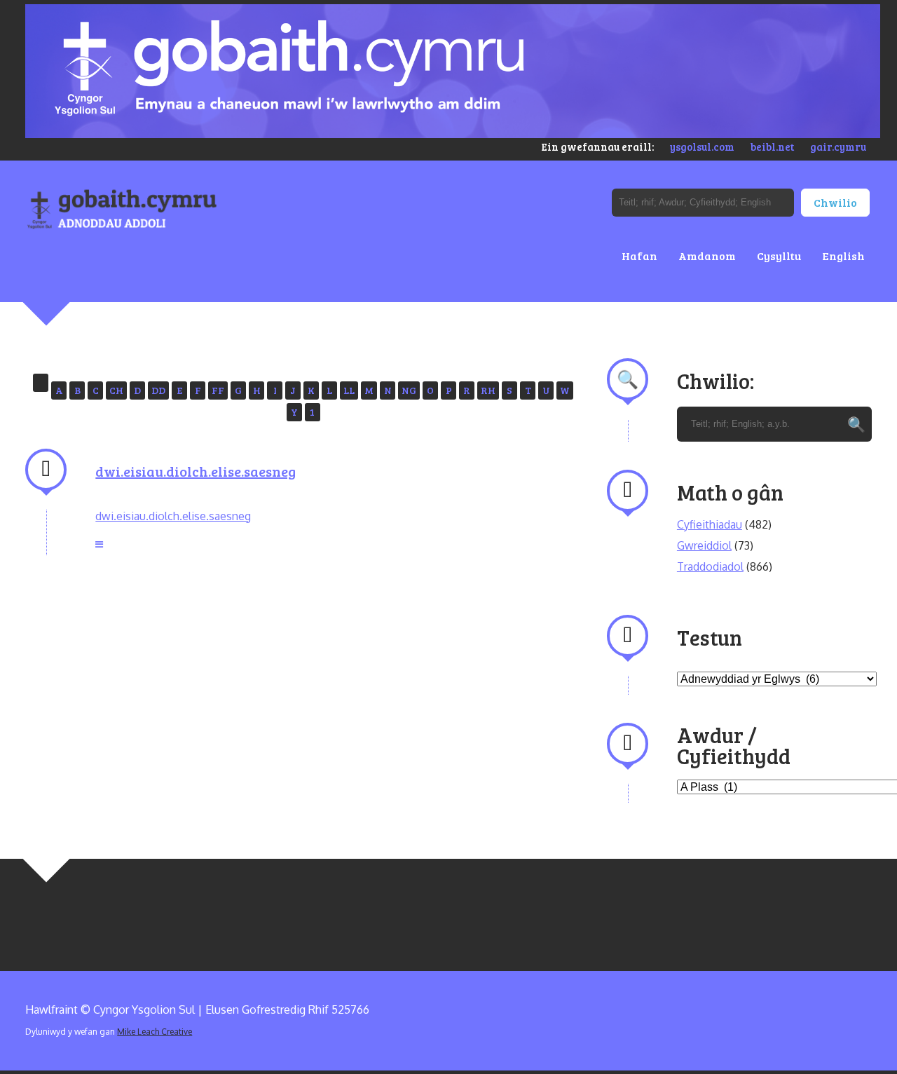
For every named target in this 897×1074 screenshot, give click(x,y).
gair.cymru (838, 147)
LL (349, 390)
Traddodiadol (710, 566)
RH (488, 390)
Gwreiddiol (704, 545)
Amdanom (707, 255)
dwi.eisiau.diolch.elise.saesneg (195, 471)
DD (158, 390)
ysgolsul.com (702, 147)
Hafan (639, 255)
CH (116, 390)
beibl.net (772, 147)
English (843, 255)
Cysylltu (779, 255)
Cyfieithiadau (709, 524)
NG (409, 390)
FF (218, 390)
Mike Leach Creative (154, 1031)
